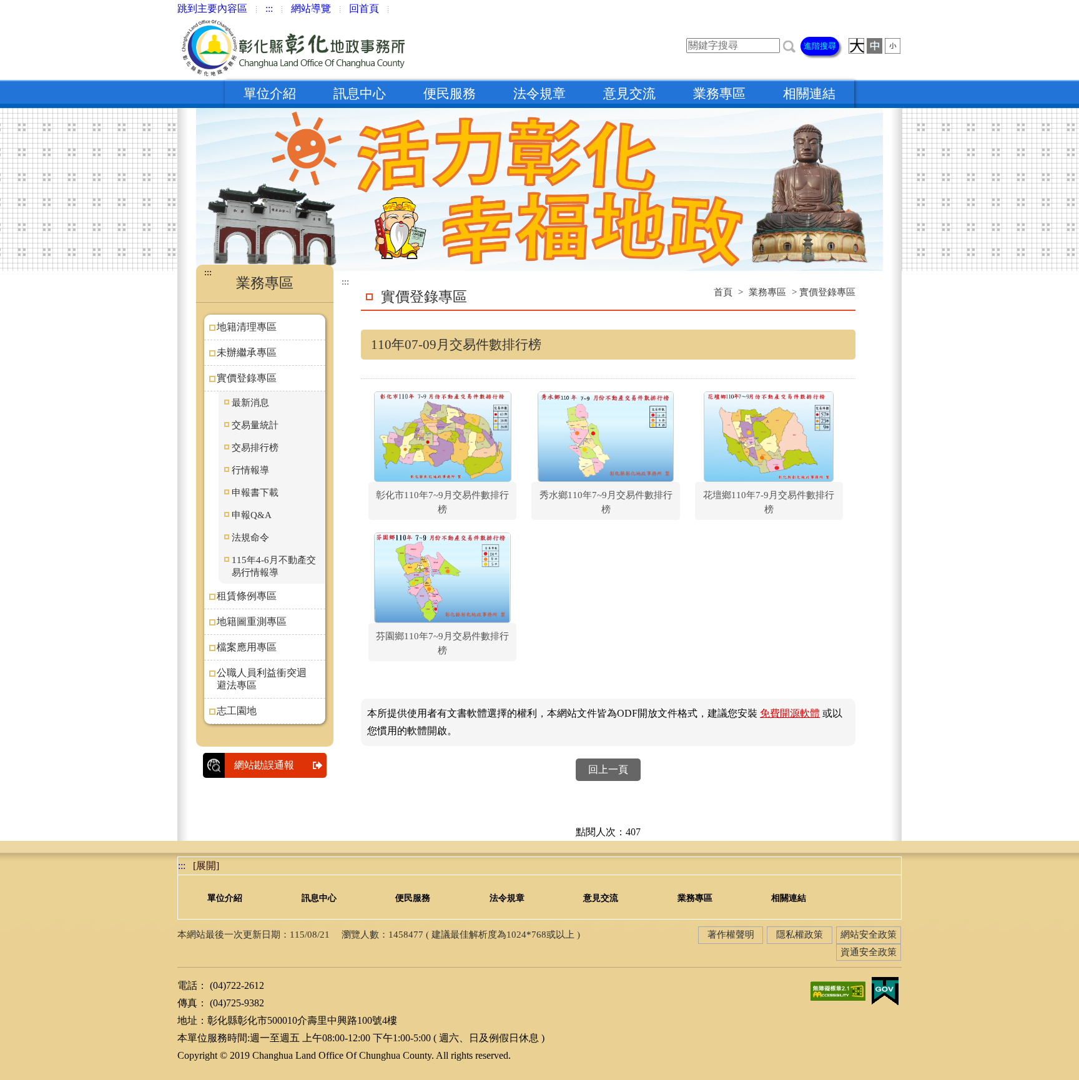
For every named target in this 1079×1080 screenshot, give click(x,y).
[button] (789, 45)
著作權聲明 (730, 935)
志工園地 (237, 711)
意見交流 (629, 93)
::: (269, 8)
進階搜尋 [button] (820, 46)
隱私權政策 (799, 935)
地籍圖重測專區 (252, 621)
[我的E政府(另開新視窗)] (885, 990)
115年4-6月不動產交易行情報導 (274, 566)
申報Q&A (252, 515)
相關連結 (809, 93)
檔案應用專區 (247, 647)
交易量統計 (255, 425)
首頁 (723, 292)
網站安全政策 (868, 935)
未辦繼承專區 (247, 352)
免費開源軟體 (790, 713)
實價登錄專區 (247, 378)
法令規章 (539, 93)
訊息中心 (359, 93)
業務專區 (719, 93)
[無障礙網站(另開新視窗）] (837, 990)
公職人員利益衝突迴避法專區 (262, 679)
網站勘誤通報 (264, 765)
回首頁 (364, 8)
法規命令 (250, 537)
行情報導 (250, 470)
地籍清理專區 (247, 327)
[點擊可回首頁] (295, 48)
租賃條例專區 (247, 596)
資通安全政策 (868, 952)
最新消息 (250, 403)
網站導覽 (311, 8)
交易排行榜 (255, 448)
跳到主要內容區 (212, 8)
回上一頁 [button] (608, 769)
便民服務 (449, 93)
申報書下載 (255, 493)
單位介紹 (270, 93)
